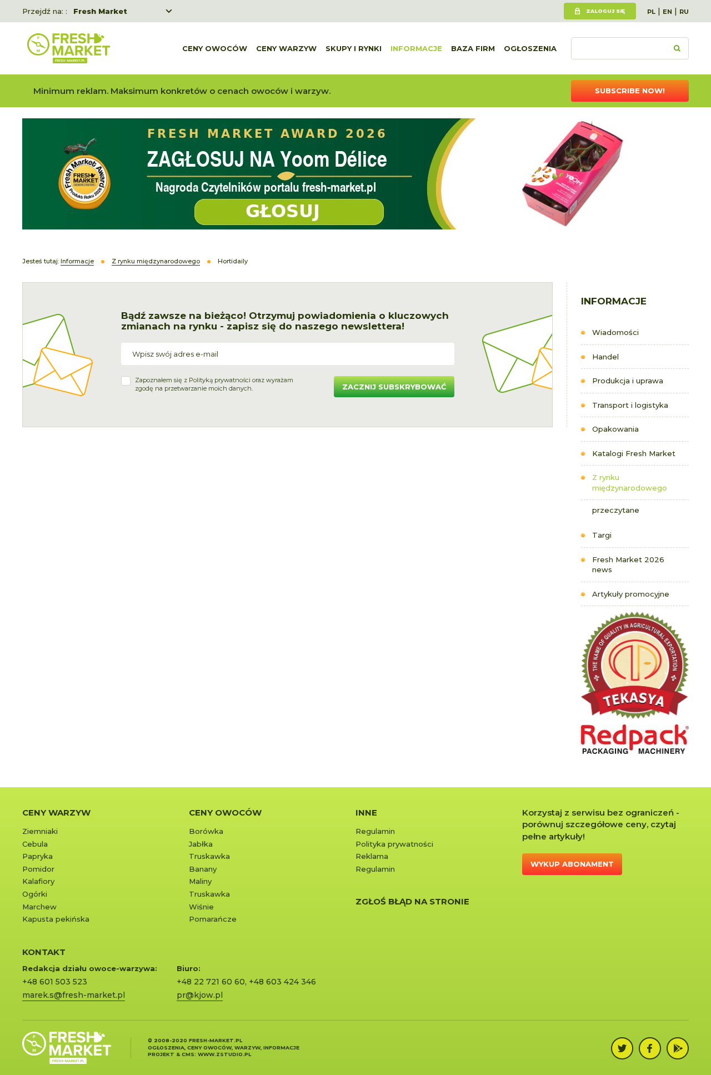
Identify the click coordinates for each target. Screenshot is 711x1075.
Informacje (416, 48)
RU (684, 12)
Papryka (37, 856)
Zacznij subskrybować (394, 386)
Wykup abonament (572, 863)
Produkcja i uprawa (627, 380)
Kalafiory (38, 881)
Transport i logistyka (630, 405)
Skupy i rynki (354, 48)
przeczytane (615, 510)
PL (651, 12)
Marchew (39, 906)
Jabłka (201, 843)
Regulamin (375, 831)
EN (667, 12)
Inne (366, 812)
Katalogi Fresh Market (633, 453)
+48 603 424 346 (282, 982)
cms (188, 1054)
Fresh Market (100, 11)
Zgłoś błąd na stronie (412, 901)
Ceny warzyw (286, 48)
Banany (203, 868)
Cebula (35, 843)
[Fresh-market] (68, 48)
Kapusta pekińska (55, 918)
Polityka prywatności (394, 843)
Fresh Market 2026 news (628, 564)
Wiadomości (615, 332)
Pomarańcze (213, 918)
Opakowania (615, 428)
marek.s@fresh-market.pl (73, 995)
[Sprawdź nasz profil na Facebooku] (650, 1048)
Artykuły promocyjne (630, 593)
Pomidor (38, 868)
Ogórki (34, 893)
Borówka (206, 831)
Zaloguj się (605, 11)
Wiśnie (201, 906)
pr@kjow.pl (200, 995)
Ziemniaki (40, 831)
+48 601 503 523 (54, 982)
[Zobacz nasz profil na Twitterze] (622, 1048)
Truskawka (209, 856)
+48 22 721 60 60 (211, 982)
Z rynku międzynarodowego (629, 482)
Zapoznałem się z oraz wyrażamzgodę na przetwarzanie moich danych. (214, 384)
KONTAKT (44, 952)
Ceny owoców (214, 48)
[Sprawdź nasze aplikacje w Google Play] (678, 1048)
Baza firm (473, 48)
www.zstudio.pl (224, 1054)
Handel (605, 356)
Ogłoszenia (530, 48)
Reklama (372, 856)
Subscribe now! (630, 90)
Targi (602, 535)
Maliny (200, 881)
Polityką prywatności (220, 380)
